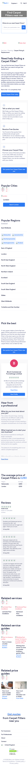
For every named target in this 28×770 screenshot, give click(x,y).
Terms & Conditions (9, 761)
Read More (4, 459)
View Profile (14, 394)
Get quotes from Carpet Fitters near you (14, 170)
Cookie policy (20, 761)
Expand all (4, 223)
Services (3, 50)
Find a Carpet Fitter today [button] (10, 94)
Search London (14, 205)
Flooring (10, 50)
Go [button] (24, 27)
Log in (25, 3)
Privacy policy (14, 763)
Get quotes (14, 714)
